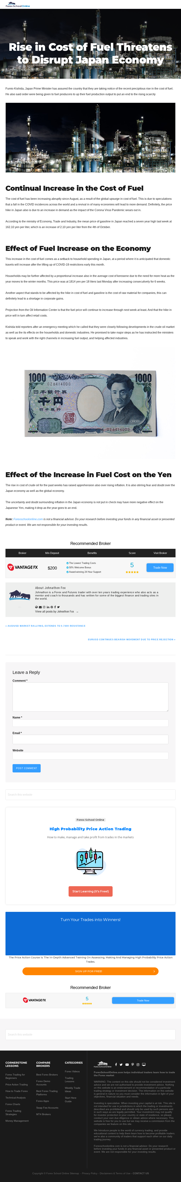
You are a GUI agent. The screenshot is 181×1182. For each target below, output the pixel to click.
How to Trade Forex (16, 1091)
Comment (20, 680)
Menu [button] (171, 4)
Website (18, 750)
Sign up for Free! (88, 971)
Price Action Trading (16, 1084)
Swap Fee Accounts (47, 1107)
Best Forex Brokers (47, 1074)
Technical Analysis (15, 1097)
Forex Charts (12, 1104)
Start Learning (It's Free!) (90, 891)
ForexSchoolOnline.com (17, 4)
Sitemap (75, 1173)
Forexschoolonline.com (28, 519)
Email (17, 733)
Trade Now (160, 567)
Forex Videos (72, 1071)
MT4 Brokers (43, 1114)
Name (17, 717)
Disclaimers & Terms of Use (115, 1173)
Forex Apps (42, 1101)
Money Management (17, 1120)
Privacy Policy (89, 1173)
